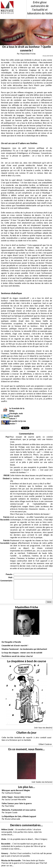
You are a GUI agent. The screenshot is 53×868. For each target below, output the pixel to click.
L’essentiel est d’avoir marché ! (15, 646)
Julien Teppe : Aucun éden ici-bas (16, 797)
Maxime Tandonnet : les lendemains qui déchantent (24, 649)
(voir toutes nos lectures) (42, 782)
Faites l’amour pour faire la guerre (17, 804)
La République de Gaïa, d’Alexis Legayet (19, 817)
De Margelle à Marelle (11, 642)
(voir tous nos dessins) (43, 728)
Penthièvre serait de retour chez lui (17, 656)
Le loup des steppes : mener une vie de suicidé (22, 653)
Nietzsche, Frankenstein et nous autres (19, 810)
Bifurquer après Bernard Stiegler (16, 790)
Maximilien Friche (26, 607)
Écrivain (26, 636)
